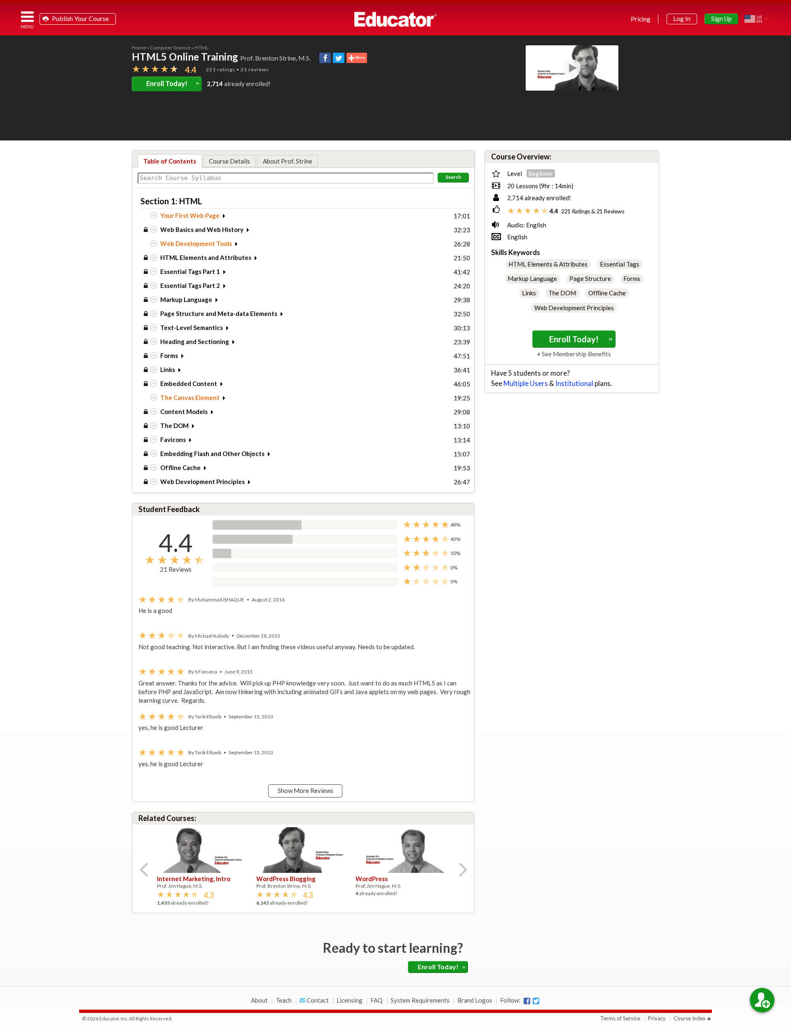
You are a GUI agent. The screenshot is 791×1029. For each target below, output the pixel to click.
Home (139, 47)
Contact (317, 1000)
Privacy (657, 1018)
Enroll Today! (172, 83)
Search (453, 177)
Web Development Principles (202, 481)
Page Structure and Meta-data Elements (218, 313)
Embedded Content (188, 383)
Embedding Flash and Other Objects (212, 453)
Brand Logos (474, 1000)
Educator (395, 19)
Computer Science (170, 47)
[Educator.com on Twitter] (536, 1001)
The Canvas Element (190, 397)
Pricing (641, 19)
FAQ (376, 1000)
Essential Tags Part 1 (190, 271)
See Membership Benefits (576, 354)
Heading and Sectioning (194, 341)
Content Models (184, 411)
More (359, 58)
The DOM (174, 425)
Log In (681, 18)
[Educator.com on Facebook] (527, 1001)
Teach (284, 1000)
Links (167, 369)
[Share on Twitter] (338, 58)
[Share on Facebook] (325, 58)
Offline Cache (180, 467)
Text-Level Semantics (191, 327)
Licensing (350, 1000)
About (259, 1000)
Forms (169, 355)
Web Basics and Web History (201, 229)
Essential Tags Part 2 (190, 285)
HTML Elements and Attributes (205, 257)
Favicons (173, 439)
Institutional (574, 383)
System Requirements (420, 1000)
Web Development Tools (196, 243)
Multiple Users (525, 383)
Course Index (690, 1018)
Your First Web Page (190, 215)
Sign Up (721, 18)
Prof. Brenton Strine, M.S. (275, 58)
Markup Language (186, 299)
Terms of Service (620, 1018)
